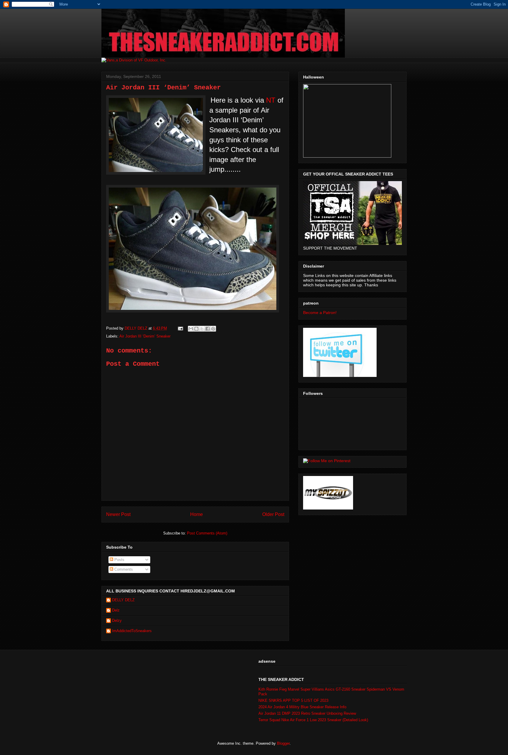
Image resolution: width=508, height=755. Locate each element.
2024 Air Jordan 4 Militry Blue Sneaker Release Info (302, 707)
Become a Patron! (320, 312)
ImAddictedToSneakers (132, 631)
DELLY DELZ (123, 600)
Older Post (273, 514)
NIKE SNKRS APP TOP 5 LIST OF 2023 (293, 700)
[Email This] (191, 329)
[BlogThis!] (196, 329)
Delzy (117, 620)
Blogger (283, 743)
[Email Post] (180, 328)
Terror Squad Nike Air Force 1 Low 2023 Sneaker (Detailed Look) (313, 720)
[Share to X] (202, 329)
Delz (116, 610)
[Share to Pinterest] (213, 329)
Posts (118, 559)
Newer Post (118, 514)
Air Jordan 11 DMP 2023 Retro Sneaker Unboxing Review (307, 713)
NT (270, 100)
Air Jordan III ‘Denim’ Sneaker (145, 336)
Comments (123, 569)
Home (196, 514)
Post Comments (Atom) (207, 533)
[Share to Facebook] (207, 329)
